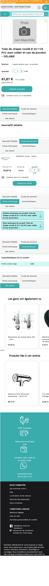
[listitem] (21, 326)
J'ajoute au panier (17, 89)
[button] (2, 326)
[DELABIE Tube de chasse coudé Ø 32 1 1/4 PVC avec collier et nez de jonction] (25, 31)
